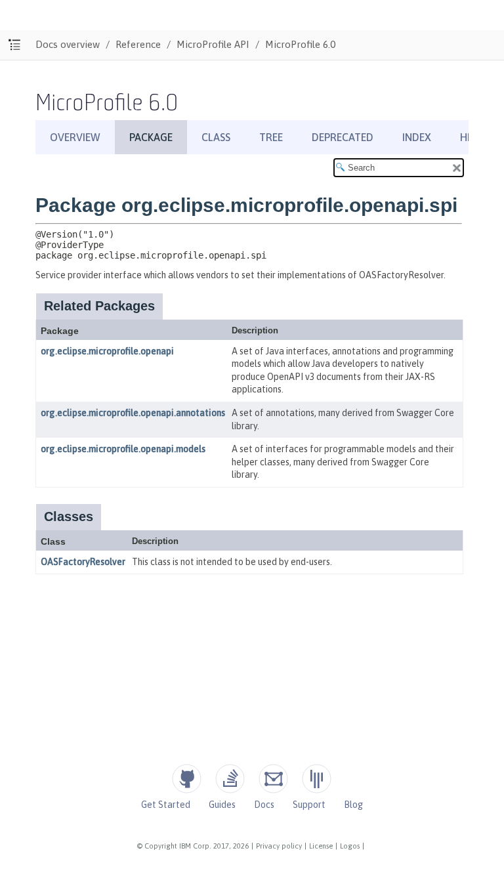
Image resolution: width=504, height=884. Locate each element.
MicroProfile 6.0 (300, 44)
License (321, 846)
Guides (222, 804)
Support (309, 804)
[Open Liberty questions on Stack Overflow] (230, 778)
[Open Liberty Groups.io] (273, 778)
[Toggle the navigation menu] (15, 45)
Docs (264, 804)
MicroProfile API (213, 44)
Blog (353, 804)
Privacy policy (279, 846)
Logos (350, 846)
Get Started (165, 804)
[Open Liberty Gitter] (316, 778)
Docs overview (67, 44)
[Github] (186, 778)
